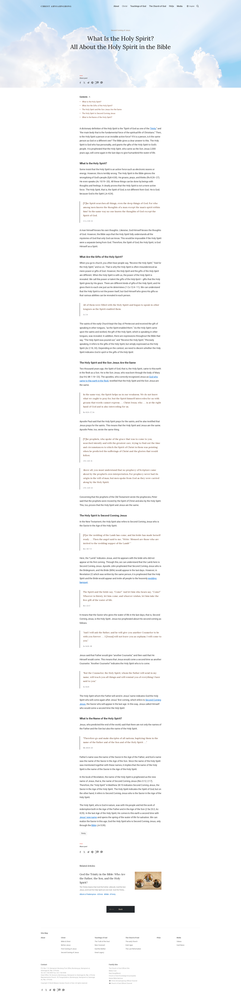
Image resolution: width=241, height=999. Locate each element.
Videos (179, 941)
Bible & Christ (65, 941)
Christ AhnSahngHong (56, 6)
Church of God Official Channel (121, 983)
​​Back (121, 909)
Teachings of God (138, 6)
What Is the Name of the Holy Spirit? (97, 117)
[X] (84, 82)
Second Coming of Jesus (120, 30)
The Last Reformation (133, 949)
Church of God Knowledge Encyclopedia (122, 976)
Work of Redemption (88, 894)
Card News (180, 945)
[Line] (92, 82)
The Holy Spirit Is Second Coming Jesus (98, 113)
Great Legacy (99, 952)
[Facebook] (80, 82)
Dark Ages (129, 945)
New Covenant (100, 945)
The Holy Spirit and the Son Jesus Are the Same (102, 109)
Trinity (153, 128)
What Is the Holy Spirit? (91, 102)
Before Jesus (66, 945)
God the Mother (100, 949)
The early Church (131, 941)
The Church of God (157, 6)
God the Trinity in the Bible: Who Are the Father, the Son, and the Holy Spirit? (102, 878)
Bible (93, 825)
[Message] (97, 82)
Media (180, 6)
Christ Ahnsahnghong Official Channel (124, 981)
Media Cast (112, 971)
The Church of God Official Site (119, 968)
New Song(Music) (115, 973)
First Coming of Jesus (69, 949)
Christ (124, 6)
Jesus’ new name (88, 817)
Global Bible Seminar (116, 978)
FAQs (171, 6)
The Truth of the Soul (102, 941)
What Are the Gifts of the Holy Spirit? (97, 105)
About (116, 6)
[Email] (88, 82)
